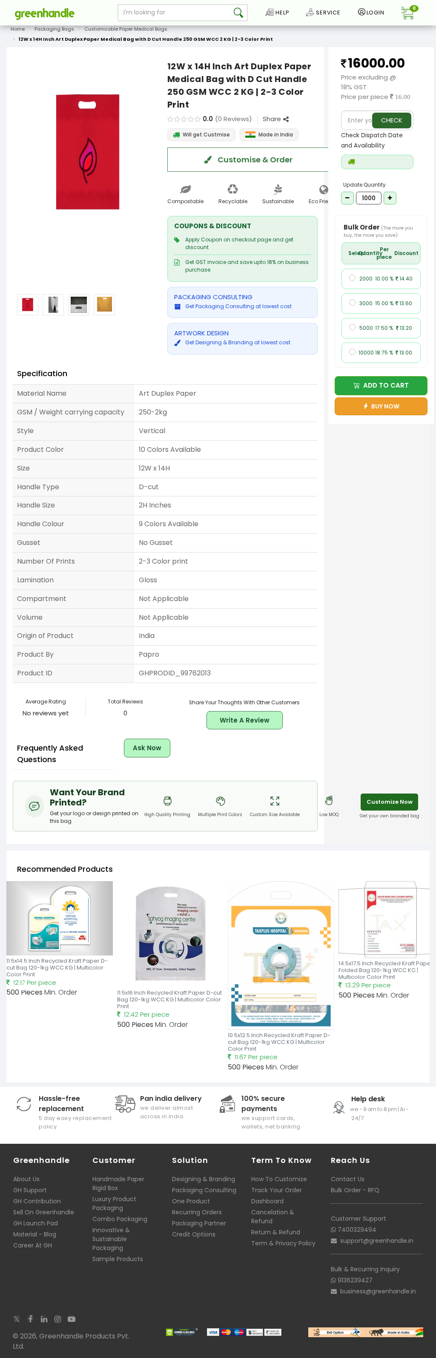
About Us (26, 1179)
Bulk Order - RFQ (355, 1190)
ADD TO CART (384, 385)
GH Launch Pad (35, 1223)
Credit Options (193, 1234)
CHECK (391, 120)
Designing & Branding (203, 1179)
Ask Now (147, 747)
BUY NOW (384, 406)
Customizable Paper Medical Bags (125, 29)
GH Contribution (37, 1201)
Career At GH (32, 1245)
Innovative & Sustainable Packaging (111, 1239)
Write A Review (245, 720)
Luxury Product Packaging (114, 1203)
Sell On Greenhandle (43, 1212)
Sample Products (117, 1259)
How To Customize (279, 1179)
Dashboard (267, 1201)
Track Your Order (276, 1190)
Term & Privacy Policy (283, 1243)
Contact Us (347, 1179)
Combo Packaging (119, 1219)
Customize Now (390, 802)
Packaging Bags (54, 29)
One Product (191, 1201)
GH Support (30, 1190)
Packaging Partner (199, 1223)
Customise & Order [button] (254, 159)
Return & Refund (275, 1232)
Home (18, 29)
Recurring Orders (197, 1212)
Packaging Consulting (204, 1190)
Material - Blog (34, 1234)
